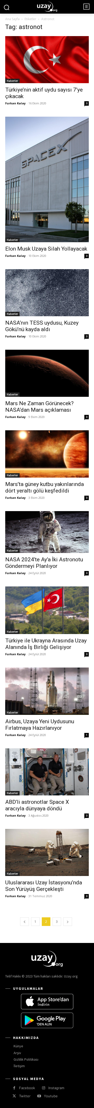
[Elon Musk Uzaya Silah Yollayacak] (47, 179)
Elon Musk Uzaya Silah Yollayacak (46, 249)
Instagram (56, 1088)
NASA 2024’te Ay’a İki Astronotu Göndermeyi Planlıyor (44, 562)
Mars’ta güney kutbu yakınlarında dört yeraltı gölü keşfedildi (44, 487)
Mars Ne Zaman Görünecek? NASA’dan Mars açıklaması (39, 406)
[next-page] (67, 921)
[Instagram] (43, 1088)
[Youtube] (39, 1096)
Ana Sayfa (12, 19)
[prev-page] (24, 921)
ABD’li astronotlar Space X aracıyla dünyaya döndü (37, 805)
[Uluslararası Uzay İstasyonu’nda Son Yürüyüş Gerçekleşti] (47, 852)
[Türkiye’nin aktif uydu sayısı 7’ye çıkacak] (47, 59)
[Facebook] (14, 1088)
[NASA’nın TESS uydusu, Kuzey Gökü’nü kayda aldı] (47, 292)
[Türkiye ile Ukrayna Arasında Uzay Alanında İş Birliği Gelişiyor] (47, 610)
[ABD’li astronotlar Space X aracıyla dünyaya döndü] (47, 771)
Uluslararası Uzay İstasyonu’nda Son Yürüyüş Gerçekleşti (43, 885)
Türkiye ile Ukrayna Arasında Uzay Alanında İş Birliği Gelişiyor (46, 643)
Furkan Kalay (15, 103)
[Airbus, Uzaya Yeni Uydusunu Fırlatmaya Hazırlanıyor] (47, 691)
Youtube (51, 1096)
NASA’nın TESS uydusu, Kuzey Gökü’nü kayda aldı (42, 326)
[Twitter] (14, 1096)
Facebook (27, 1088)
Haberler (12, 81)
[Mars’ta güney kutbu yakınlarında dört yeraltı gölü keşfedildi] (47, 453)
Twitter (25, 1096)
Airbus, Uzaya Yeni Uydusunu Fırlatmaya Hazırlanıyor (39, 724)
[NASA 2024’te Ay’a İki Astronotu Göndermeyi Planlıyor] (47, 532)
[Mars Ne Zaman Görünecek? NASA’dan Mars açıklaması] (47, 373)
